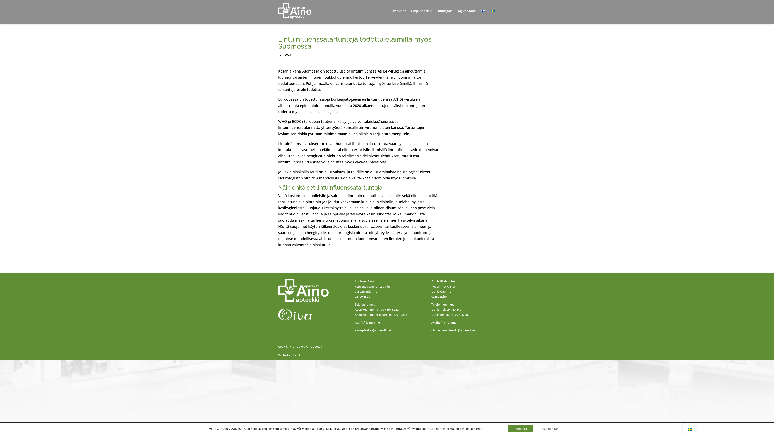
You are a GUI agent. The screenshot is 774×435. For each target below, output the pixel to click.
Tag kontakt (466, 11)
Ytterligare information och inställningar (455, 429)
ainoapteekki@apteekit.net (373, 330)
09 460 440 (454, 309)
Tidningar (444, 11)
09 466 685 (462, 315)
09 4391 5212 (398, 315)
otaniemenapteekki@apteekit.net (453, 330)
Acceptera (520, 429)
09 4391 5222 (390, 309)
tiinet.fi (295, 355)
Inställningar (549, 429)
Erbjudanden (421, 11)
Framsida (399, 11)
